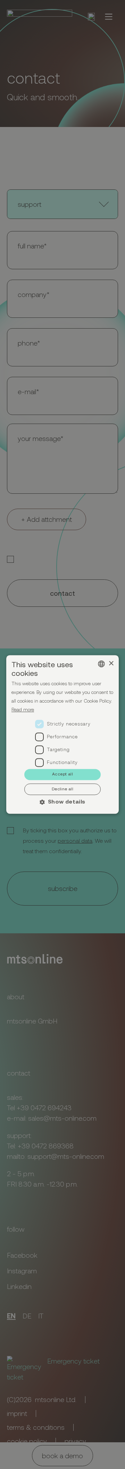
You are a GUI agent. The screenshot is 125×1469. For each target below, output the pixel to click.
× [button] (111, 663)
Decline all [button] (62, 789)
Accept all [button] (62, 774)
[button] (63, 802)
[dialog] (62, 734)
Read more (22, 709)
